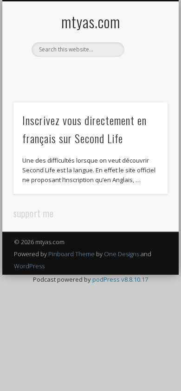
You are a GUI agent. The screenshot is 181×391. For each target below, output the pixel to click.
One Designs (121, 254)
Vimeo (98, 72)
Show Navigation (145, 83)
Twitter (79, 72)
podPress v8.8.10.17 (120, 279)
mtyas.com (90, 21)
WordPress (29, 266)
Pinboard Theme (71, 254)
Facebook (60, 72)
